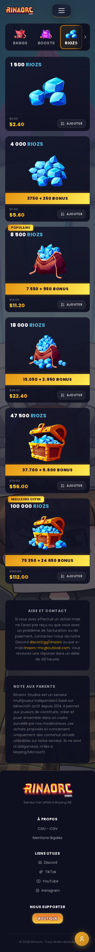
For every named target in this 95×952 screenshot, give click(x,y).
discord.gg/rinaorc (46, 642)
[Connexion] (82, 939)
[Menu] (61, 10)
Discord (47, 862)
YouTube (47, 881)
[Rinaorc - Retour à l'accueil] (19, 11)
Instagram (47, 890)
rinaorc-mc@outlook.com (47, 647)
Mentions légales (47, 837)
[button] (47, 94)
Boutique (50, 918)
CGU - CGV (48, 828)
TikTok (47, 871)
